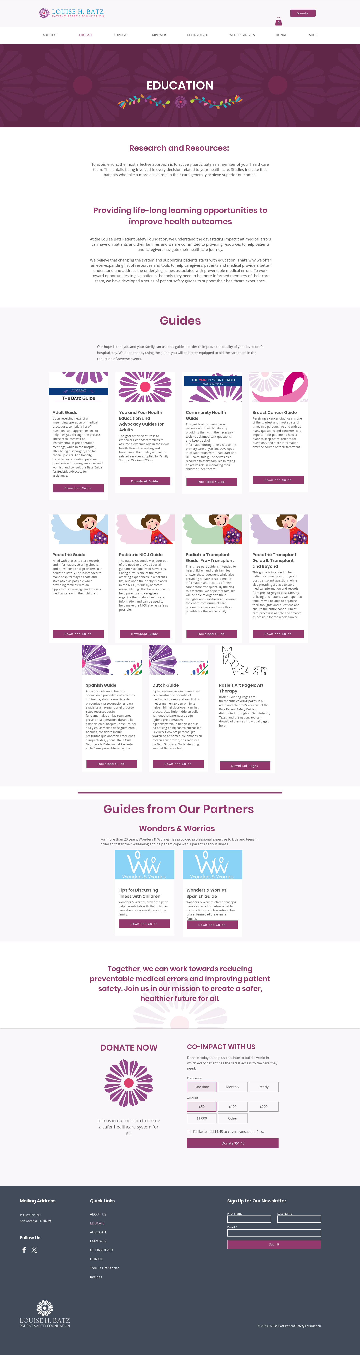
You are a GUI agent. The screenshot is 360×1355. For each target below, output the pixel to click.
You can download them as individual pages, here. (244, 721)
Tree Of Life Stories (102, 1268)
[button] (278, 21)
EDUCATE (97, 1223)
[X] (34, 1250)
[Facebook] (24, 1250)
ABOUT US (98, 1214)
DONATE (96, 1259)
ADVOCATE (98, 1232)
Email (231, 1227)
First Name (234, 1213)
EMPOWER (98, 1241)
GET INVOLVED (101, 1250)
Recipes (96, 1277)
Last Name (284, 1213)
